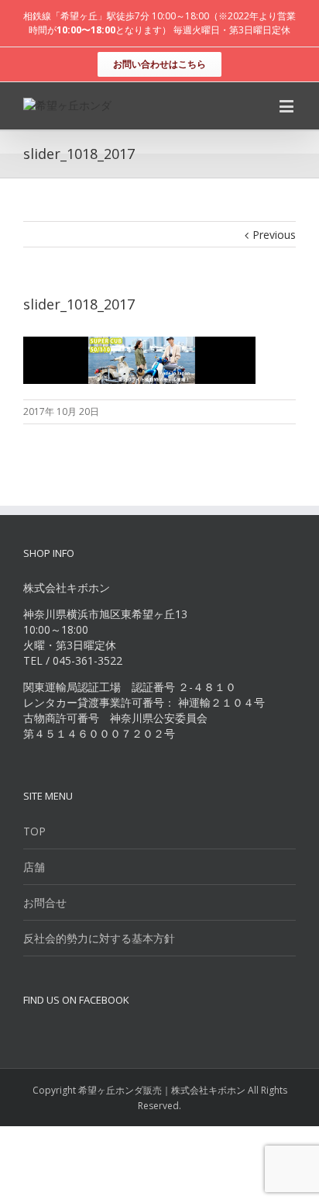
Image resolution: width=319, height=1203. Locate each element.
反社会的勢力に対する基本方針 (99, 938)
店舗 (34, 866)
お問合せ (45, 902)
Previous (274, 234)
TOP (34, 831)
